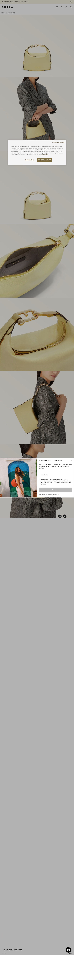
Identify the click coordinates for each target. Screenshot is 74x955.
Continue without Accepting (58, 142)
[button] (68, 950)
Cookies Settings (29, 159)
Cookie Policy (44, 154)
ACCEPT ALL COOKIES (44, 159)
